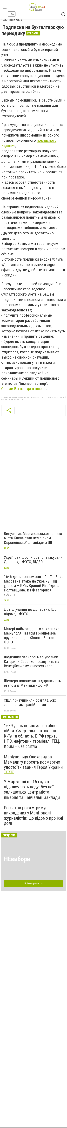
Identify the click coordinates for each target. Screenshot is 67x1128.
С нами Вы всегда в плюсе (23, 388)
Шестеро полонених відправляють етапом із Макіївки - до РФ (32, 683)
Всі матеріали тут (33, 883)
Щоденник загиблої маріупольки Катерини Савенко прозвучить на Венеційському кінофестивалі (31, 661)
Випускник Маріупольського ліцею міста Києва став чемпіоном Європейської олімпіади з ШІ (33, 538)
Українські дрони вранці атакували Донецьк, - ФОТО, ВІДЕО (33, 559)
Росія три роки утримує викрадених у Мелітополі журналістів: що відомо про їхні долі (33, 815)
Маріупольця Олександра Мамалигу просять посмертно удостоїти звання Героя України (33, 762)
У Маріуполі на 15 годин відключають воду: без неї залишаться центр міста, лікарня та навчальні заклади (32, 789)
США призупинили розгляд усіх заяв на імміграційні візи (30, 702)
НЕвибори (17, 859)
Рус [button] (12, 14)
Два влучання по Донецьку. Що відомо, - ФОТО (30, 611)
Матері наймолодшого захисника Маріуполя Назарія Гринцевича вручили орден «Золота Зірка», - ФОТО (31, 636)
